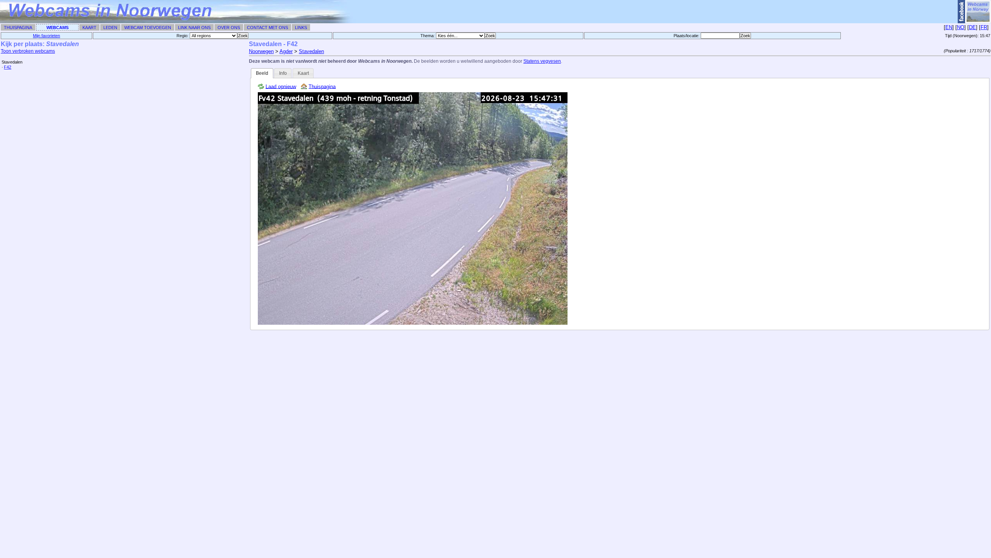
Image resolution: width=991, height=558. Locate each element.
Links (301, 27)
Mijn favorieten (46, 35)
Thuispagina (18, 27)
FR (984, 27)
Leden (110, 27)
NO (960, 27)
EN (948, 27)
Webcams (57, 27)
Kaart (89, 27)
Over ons (229, 27)
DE (972, 27)
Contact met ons (267, 27)
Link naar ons (194, 27)
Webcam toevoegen (147, 27)
